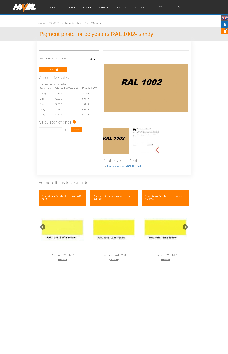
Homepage (42, 23)
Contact (139, 7)
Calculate (76, 129)
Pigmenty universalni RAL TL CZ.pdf (124, 166)
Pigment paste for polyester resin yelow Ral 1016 (62, 197)
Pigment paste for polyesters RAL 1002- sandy (79, 23)
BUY (52, 70)
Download (104, 7)
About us (122, 7)
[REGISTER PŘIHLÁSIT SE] (224, 24)
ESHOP (52, 23)
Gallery (72, 7)
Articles (55, 7)
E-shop (87, 7)
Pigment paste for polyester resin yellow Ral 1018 (112, 197)
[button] (41, 226)
